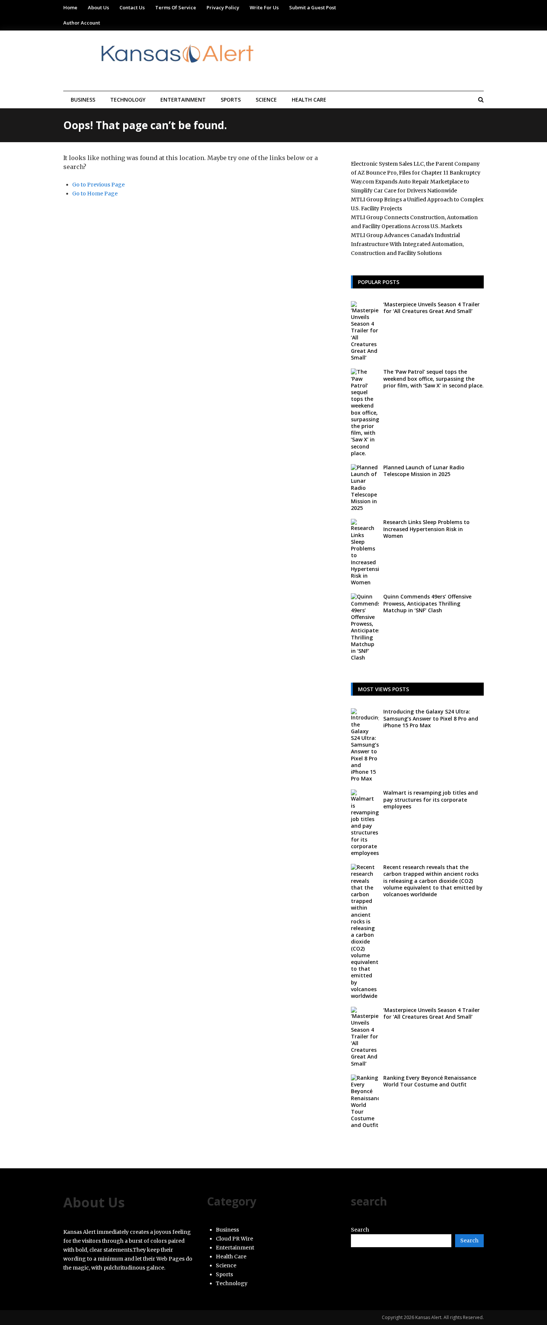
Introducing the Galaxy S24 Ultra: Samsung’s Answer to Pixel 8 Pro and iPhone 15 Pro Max (430, 718)
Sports (231, 99)
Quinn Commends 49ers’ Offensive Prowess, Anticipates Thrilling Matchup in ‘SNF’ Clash (427, 603)
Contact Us (132, 7)
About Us (98, 7)
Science (266, 99)
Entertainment (183, 99)
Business (83, 99)
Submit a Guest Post (312, 7)
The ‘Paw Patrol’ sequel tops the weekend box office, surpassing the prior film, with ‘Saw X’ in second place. (433, 378)
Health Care (309, 99)
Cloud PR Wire (234, 1238)
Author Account (81, 22)
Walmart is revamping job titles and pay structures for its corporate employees (430, 799)
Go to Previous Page (98, 184)
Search (360, 1229)
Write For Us (264, 7)
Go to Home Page (95, 193)
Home (70, 7)
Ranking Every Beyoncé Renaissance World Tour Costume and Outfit (429, 1081)
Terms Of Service (175, 7)
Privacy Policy (223, 7)
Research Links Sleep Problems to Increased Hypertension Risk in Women (426, 528)
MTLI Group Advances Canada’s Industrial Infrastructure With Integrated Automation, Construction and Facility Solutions (407, 244)
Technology (127, 99)
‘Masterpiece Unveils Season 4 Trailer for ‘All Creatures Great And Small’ (431, 308)
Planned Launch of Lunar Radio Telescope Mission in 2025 (423, 471)
